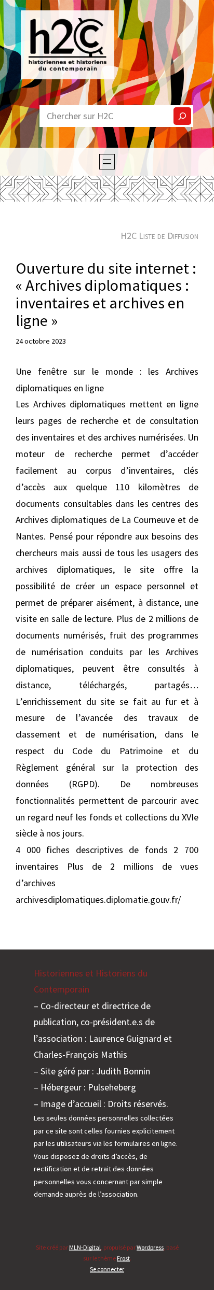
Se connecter (107, 1269)
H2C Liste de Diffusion (159, 236)
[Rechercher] (182, 116)
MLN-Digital (85, 1247)
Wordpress (150, 1247)
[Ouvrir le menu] (107, 161)
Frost (123, 1258)
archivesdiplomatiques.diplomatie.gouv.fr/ (98, 899)
